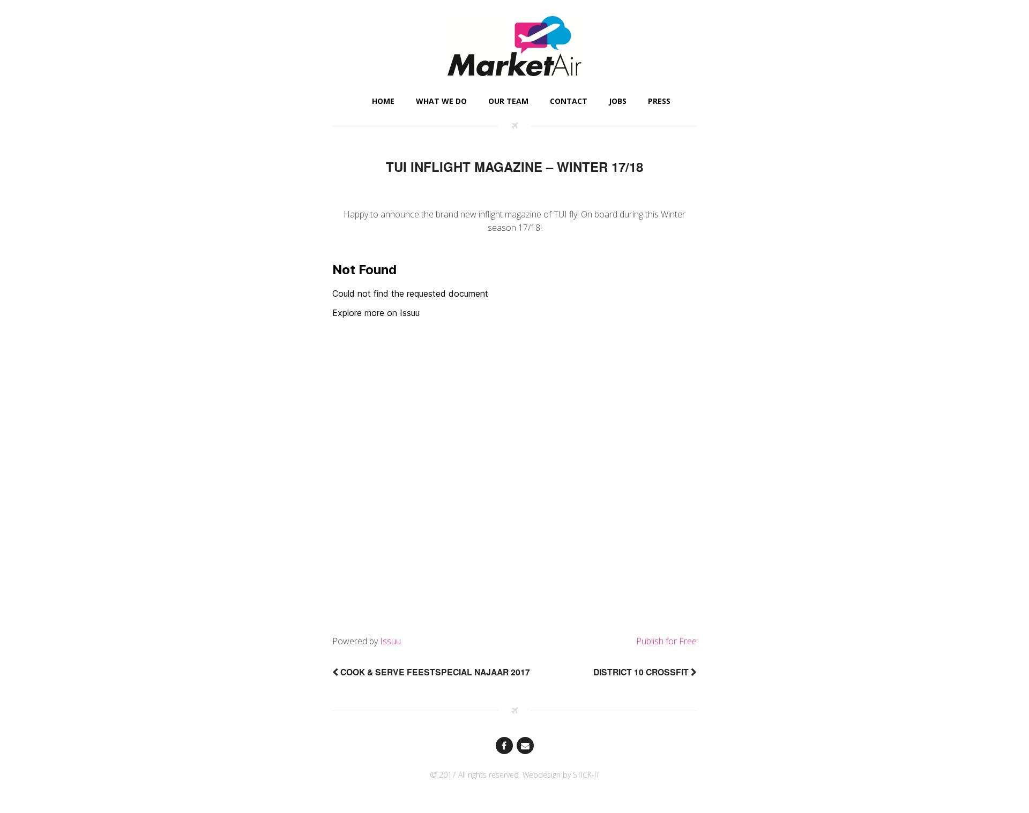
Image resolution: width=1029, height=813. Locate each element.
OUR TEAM (508, 101)
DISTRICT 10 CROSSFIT (642, 672)
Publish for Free (666, 641)
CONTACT (568, 101)
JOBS (618, 101)
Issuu (390, 641)
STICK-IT (586, 775)
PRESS (659, 101)
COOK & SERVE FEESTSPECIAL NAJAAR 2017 (434, 672)
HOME (383, 101)
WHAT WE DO (441, 101)
